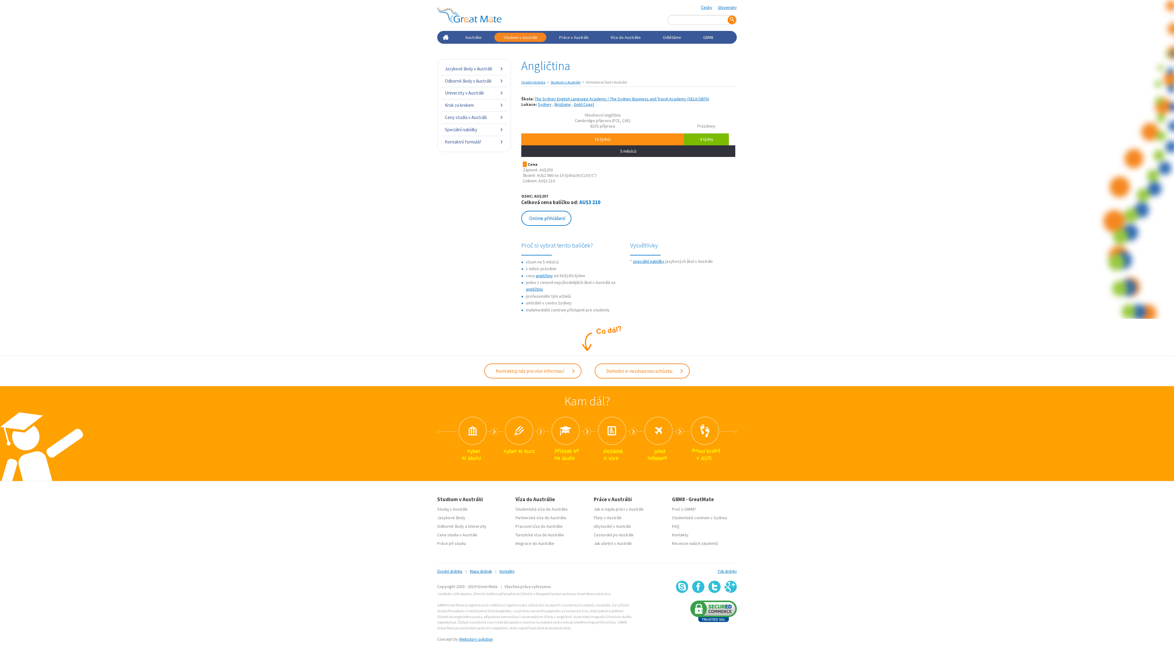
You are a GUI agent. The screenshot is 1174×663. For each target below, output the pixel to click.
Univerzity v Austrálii (464, 93)
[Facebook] (698, 587)
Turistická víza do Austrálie (539, 535)
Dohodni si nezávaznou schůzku (639, 371)
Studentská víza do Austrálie (541, 509)
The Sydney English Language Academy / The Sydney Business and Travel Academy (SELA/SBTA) (622, 99)
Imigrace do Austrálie (534, 543)
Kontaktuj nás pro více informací (530, 371)
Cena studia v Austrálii (457, 535)
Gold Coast (584, 104)
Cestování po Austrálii (613, 535)
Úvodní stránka (533, 82)
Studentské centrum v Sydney (699, 517)
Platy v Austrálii (608, 517)
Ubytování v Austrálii (612, 526)
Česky (706, 7)
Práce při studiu (451, 543)
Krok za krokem (459, 105)
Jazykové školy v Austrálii (468, 69)
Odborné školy (450, 526)
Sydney (545, 104)
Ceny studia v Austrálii (466, 117)
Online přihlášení (547, 218)
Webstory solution (476, 639)
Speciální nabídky (461, 129)
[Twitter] (714, 587)
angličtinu (534, 289)
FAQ (675, 526)
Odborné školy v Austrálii (468, 81)
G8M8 (708, 37)
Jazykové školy (451, 517)
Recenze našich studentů (695, 543)
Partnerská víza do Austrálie (541, 517)
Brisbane (563, 104)
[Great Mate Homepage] (469, 15)
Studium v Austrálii (520, 37)
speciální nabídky (648, 261)
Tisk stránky (727, 571)
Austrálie (473, 37)
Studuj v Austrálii (452, 509)
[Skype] (682, 587)
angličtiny (544, 275)
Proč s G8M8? (684, 509)
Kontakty (680, 535)
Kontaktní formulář (463, 142)
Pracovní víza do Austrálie (539, 526)
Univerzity (477, 526)
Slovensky (727, 7)
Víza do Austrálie (626, 37)
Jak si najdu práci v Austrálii (619, 509)
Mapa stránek (481, 571)
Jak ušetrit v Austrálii (613, 543)
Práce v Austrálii (574, 37)
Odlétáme (672, 37)
